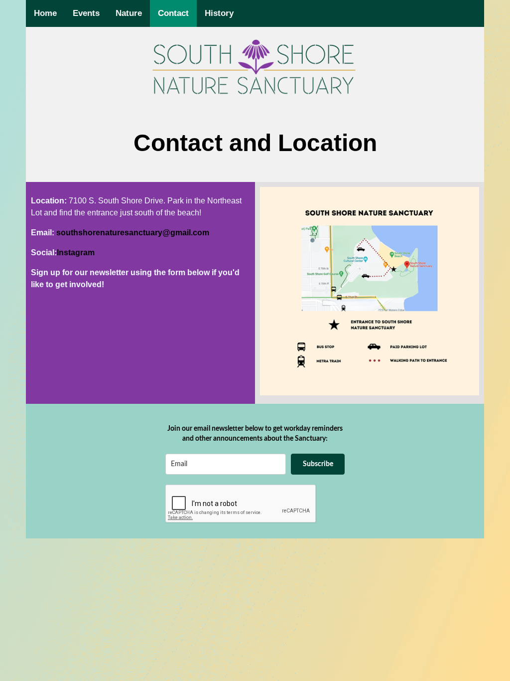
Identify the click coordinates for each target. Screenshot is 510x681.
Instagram (76, 252)
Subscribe (318, 464)
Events (86, 13)
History (219, 13)
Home (45, 13)
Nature (129, 13)
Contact (173, 13)
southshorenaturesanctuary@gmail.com (132, 232)
